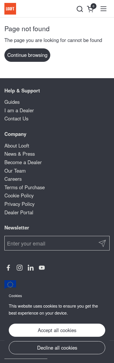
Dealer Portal (18, 212)
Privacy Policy (19, 203)
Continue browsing (27, 54)
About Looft (16, 145)
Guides (12, 101)
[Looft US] (10, 9)
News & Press (19, 153)
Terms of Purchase (24, 187)
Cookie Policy (19, 195)
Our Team (15, 170)
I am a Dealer (19, 110)
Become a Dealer (23, 162)
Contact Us (16, 118)
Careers (13, 178)
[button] (79, 9)
